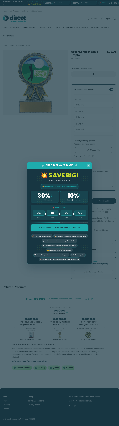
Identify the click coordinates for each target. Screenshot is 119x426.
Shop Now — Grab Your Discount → (59, 227)
